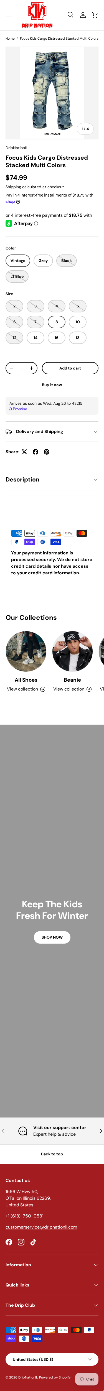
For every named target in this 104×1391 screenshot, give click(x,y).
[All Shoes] (26, 651)
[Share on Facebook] (35, 451)
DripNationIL (17, 147)
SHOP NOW (52, 937)
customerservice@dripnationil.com (41, 1227)
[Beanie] (72, 651)
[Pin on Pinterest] (46, 451)
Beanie (72, 679)
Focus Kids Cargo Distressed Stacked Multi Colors (59, 38)
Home (10, 38)
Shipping (13, 186)
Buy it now (52, 384)
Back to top (52, 1153)
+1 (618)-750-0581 (25, 1216)
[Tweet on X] (24, 451)
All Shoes (26, 679)
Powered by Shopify (55, 1377)
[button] (95, 15)
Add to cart (70, 368)
